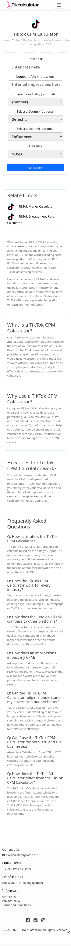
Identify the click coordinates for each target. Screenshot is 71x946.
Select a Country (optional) (36, 111)
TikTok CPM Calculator (16, 869)
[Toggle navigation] (59, 5)
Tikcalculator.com (30, 930)
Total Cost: (35, 59)
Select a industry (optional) (35, 94)
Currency (35, 146)
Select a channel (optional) (35, 129)
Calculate (35, 168)
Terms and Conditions (16, 905)
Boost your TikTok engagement (22, 882)
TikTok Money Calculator (36, 206)
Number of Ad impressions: (35, 77)
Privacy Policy (11, 900)
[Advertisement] (35, 940)
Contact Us (9, 896)
